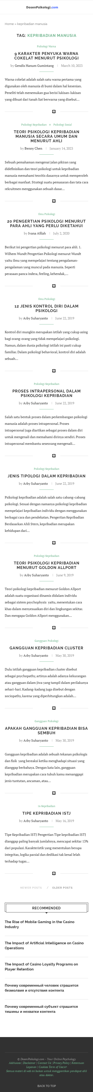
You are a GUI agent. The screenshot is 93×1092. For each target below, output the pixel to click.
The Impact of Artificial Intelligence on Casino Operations (44, 945)
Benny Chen (33, 148)
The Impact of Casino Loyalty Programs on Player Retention (41, 966)
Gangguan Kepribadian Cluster (46, 648)
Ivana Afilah (37, 233)
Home (9, 24)
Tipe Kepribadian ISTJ (46, 813)
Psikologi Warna (46, 46)
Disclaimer (29, 1063)
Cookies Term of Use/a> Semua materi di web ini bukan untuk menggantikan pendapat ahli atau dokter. (46, 1071)
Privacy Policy (61, 1063)
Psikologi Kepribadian (34, 124)
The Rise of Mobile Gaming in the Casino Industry (39, 924)
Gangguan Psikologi (46, 640)
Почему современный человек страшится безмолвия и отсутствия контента (41, 988)
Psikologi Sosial (62, 124)
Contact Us (44, 1063)
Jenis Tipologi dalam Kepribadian (47, 476)
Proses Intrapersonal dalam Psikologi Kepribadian (46, 393)
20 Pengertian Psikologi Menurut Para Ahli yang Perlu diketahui (46, 223)
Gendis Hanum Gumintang (34, 65)
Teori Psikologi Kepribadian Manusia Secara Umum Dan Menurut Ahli (46, 136)
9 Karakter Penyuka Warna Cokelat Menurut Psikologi (46, 55)
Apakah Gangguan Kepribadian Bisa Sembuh (46, 730)
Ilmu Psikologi (46, 214)
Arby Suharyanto (35, 318)
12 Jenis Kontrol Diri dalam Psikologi (47, 308)
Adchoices (15, 1063)
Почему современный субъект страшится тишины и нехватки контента (41, 1009)
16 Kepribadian (46, 806)
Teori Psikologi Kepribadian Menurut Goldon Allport (46, 565)
